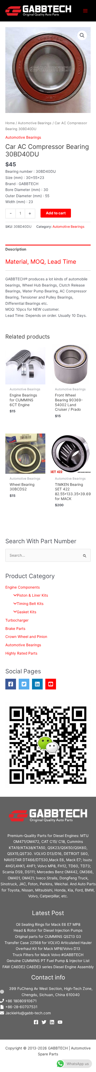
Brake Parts (15, 628)
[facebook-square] (12, 684)
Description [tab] (15, 249)
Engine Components (22, 587)
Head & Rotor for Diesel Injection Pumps (48, 930)
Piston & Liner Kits (32, 595)
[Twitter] (44, 1022)
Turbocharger (17, 620)
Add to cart (56, 213)
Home (10, 123)
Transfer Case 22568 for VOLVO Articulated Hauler (48, 943)
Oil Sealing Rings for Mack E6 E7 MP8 (48, 924)
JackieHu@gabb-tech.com (28, 1013)
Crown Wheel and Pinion (26, 636)
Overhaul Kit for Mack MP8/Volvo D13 (48, 948)
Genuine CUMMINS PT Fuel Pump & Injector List (48, 961)
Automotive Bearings (34, 123)
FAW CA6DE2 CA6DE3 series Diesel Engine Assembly (48, 967)
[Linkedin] (52, 1022)
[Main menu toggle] (85, 10)
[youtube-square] (52, 684)
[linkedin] (38, 684)
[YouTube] (60, 1022)
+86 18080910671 (21, 1001)
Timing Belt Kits (30, 603)
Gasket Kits (26, 612)
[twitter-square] (25, 684)
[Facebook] (36, 1022)
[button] (82, 35)
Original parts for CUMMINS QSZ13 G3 (48, 936)
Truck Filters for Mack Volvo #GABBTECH (48, 955)
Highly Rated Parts (21, 653)
